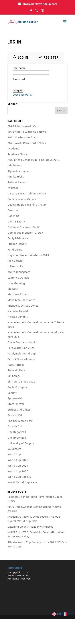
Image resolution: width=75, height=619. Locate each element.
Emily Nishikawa (17, 238)
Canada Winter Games (21, 199)
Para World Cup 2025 (21, 348)
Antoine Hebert (17, 182)
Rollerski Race (16, 370)
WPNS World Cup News (22, 482)
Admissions (14, 165)
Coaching (13, 216)
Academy (13, 149)
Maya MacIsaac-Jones (21, 300)
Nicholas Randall (18, 311)
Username (19, 68)
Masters (12, 289)
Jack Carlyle (14, 261)
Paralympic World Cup (21, 354)
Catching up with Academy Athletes (30, 527)
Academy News (17, 154)
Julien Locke (15, 266)
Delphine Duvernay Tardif (23, 227)
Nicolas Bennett (17, 317)
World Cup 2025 (17, 471)
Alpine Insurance (18, 171)
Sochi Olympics (17, 387)
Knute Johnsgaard (18, 272)
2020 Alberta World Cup (22, 126)
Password (19, 79)
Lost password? (23, 95)
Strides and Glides (18, 410)
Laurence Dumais (18, 278)
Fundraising (14, 250)
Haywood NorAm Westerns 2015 (28, 255)
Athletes (12, 188)
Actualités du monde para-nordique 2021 (33, 160)
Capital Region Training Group (26, 205)
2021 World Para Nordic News (26, 143)
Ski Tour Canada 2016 (21, 382)
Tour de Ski (14, 426)
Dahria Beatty (16, 222)
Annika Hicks (15, 177)
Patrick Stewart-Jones (21, 359)
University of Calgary (20, 443)
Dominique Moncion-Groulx (25, 233)
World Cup (14, 454)
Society (12, 393)
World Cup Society (19, 477)
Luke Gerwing (16, 283)
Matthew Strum (17, 294)
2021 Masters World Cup (23, 137)
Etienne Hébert (17, 244)
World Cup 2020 (17, 460)
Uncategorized (16, 432)
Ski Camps (14, 376)
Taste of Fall (15, 415)
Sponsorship (15, 398)
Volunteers (14, 449)
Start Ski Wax (16, 404)
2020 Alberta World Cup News (26, 132)
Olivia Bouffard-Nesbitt (22, 342)
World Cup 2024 (17, 466)
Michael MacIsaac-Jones (22, 306)
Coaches (12, 210)
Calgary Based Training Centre (26, 194)
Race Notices (15, 365)
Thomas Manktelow (19, 421)
